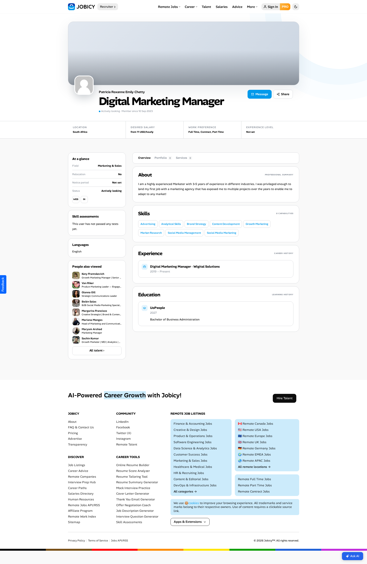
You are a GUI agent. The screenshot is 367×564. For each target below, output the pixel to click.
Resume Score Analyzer (133, 471)
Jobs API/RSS (119, 540)
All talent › (96, 350)
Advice (237, 7)
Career (190, 7)
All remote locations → (254, 466)
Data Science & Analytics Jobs (195, 448)
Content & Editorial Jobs (191, 479)
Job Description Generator (135, 511)
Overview (144, 158)
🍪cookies (192, 503)
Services (183, 158)
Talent (206, 7)
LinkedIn (122, 421)
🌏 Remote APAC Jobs (254, 460)
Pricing (73, 433)
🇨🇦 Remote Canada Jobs (255, 423)
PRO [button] (285, 7)
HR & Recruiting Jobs (189, 473)
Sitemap (74, 522)
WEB (75, 199)
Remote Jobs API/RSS (84, 505)
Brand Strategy (196, 224)
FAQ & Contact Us (81, 427)
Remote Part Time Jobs (255, 485)
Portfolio (163, 158)
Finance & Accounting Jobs (193, 423)
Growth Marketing (257, 224)
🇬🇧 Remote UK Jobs (252, 442)
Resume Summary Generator (137, 482)
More (251, 7)
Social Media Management (184, 233)
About (72, 421)
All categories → (185, 491)
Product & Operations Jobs (193, 436)
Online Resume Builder (132, 465)
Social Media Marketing (221, 233)
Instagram (123, 438)
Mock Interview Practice (133, 488)
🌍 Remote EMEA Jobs (254, 454)
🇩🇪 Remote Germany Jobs (256, 448)
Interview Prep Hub (82, 482)
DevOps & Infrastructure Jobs (195, 485)
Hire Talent (284, 398)
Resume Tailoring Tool (132, 476)
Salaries (222, 7)
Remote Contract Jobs (254, 491)
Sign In (273, 7)
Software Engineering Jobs (193, 442)
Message (261, 94)
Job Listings (76, 465)
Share (285, 94)
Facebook (123, 427)
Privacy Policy (76, 540)
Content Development (226, 224)
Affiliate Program (80, 511)
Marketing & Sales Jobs (190, 460)
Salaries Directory (81, 493)
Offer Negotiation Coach (133, 505)
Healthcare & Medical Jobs (193, 466)
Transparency (77, 444)
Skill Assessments (129, 522)
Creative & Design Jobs (190, 430)
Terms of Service (98, 540)
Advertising (147, 224)
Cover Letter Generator (132, 493)
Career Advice (78, 471)
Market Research (151, 233)
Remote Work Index (82, 516)
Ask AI (354, 556)
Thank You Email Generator (135, 499)
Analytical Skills (171, 224)
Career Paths (77, 488)
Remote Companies (82, 476)
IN (84, 199)
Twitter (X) (123, 433)
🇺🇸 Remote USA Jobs (253, 430)
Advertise (75, 438)
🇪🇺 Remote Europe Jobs (255, 436)
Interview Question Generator (137, 516)
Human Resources (81, 499)
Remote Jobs (168, 7)
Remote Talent (126, 444)
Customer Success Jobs (190, 454)
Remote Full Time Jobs (254, 479)
